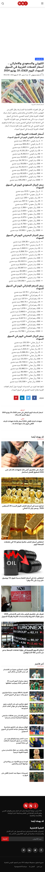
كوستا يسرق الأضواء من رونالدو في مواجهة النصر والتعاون (15, 763)
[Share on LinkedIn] (22, 398)
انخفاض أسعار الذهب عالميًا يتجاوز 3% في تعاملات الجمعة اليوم (24, 543)
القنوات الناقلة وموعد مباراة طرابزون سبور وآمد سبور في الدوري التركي (15, 694)
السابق (22, 410)
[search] (2, 3)
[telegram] (23, 850)
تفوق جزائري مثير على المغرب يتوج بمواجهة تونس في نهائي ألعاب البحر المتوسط (15, 706)
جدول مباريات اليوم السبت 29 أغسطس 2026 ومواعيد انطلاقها (17, 682)
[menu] (42, 3)
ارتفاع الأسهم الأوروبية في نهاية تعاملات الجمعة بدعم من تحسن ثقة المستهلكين (23, 651)
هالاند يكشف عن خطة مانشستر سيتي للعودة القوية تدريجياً (15, 751)
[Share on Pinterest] (16, 398)
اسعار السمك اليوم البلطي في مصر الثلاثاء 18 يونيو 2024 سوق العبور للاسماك (22, 413)
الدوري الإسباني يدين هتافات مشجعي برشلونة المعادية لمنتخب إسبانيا (15, 717)
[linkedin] (29, 850)
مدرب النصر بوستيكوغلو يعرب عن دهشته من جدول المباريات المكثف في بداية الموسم (16, 741)
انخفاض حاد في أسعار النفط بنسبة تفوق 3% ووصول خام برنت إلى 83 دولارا (23, 579)
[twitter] (35, 850)
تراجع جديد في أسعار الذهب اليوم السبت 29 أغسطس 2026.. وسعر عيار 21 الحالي (23, 507)
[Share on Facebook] (34, 398)
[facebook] (41, 850)
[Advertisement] (22, 34)
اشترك (5, 839)
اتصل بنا (32, 866)
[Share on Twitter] (28, 398)
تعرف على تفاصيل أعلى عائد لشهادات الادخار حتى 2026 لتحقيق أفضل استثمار (24, 471)
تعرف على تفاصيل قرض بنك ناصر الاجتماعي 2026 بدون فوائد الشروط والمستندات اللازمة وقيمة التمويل (23, 615)
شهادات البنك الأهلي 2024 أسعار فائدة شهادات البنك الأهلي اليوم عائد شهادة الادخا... (22, 422)
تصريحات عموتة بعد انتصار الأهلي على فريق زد (14, 774)
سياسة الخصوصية (20, 866)
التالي (22, 419)
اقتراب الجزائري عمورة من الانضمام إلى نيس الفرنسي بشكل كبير (15, 670)
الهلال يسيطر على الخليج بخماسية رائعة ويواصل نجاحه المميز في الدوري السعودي (14, 729)
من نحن (39, 866)
